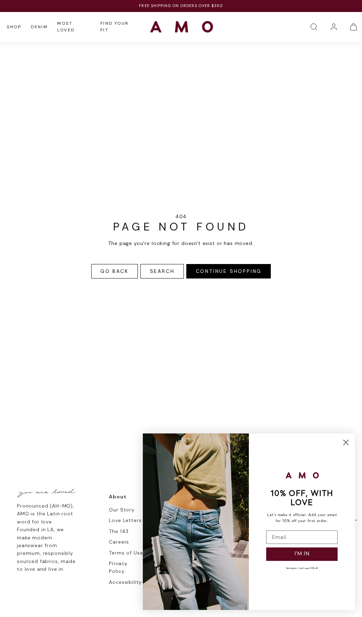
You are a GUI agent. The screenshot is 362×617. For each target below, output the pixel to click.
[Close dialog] (346, 442)
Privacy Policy (118, 567)
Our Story (122, 510)
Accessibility (125, 582)
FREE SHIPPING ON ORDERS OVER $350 (181, 5)
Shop (14, 27)
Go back (114, 271)
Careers (119, 542)
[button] (313, 26)
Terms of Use (126, 553)
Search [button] (162, 271)
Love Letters (125, 520)
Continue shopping (229, 271)
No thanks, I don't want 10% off (302, 568)
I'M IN (302, 554)
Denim (39, 27)
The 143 (119, 531)
